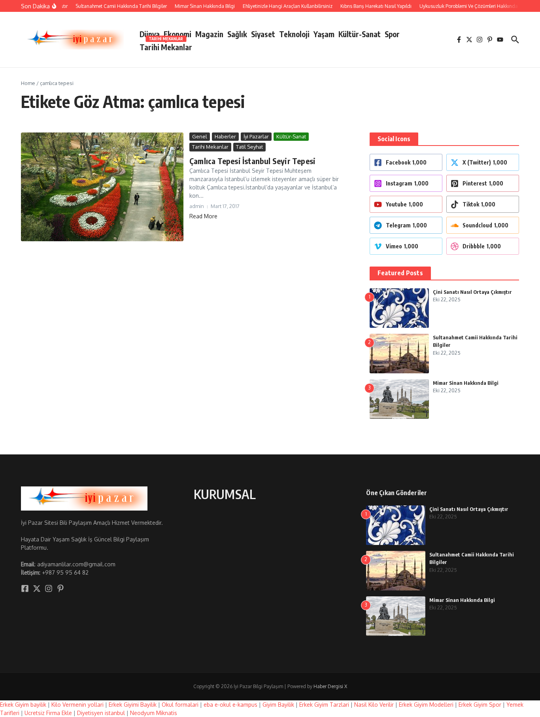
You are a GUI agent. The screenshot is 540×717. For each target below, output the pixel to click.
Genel (199, 136)
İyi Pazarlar (256, 136)
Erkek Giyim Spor (480, 704)
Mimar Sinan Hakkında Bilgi (465, 383)
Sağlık (237, 34)
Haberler (225, 136)
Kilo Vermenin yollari (77, 704)
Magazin (209, 34)
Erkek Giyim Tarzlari (324, 704)
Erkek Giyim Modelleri (426, 704)
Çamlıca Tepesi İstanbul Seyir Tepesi (252, 161)
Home (28, 83)
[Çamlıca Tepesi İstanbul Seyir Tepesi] (102, 186)
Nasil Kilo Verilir (374, 704)
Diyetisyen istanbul (101, 712)
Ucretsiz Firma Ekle (48, 712)
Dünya (150, 34)
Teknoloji (294, 34)
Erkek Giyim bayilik (23, 704)
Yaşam (323, 34)
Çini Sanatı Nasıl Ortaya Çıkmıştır (472, 292)
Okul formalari (180, 704)
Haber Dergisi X (330, 686)
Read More (203, 216)
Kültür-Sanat (359, 34)
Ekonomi (177, 34)
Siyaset (263, 34)
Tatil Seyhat (249, 147)
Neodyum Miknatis (153, 712)
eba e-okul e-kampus (230, 704)
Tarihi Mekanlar (166, 46)
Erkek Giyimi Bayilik (133, 704)
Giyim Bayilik (278, 704)
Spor (392, 34)
